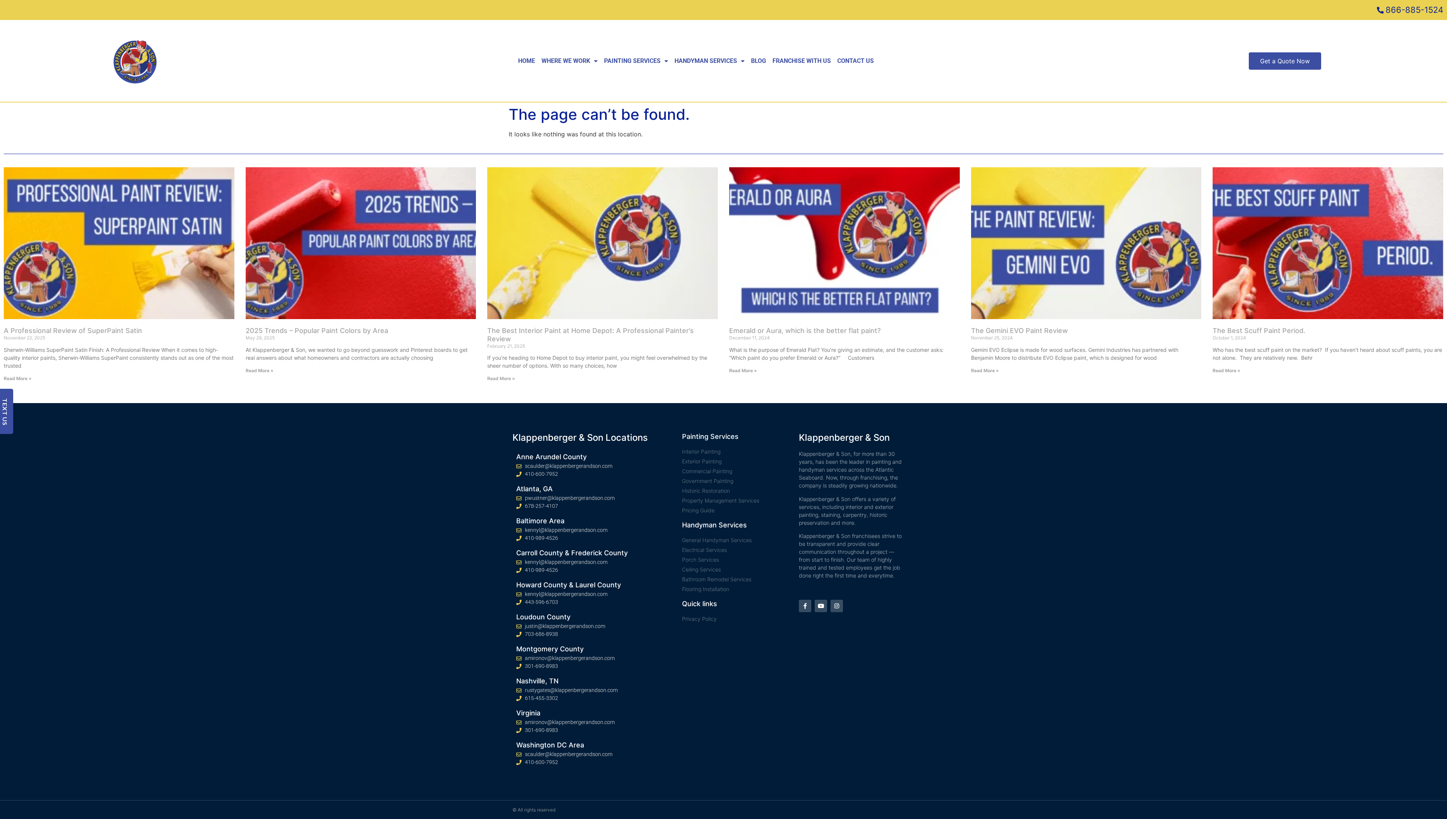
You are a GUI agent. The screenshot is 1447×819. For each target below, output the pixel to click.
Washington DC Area (550, 745)
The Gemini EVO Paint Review (1019, 331)
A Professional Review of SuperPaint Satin (73, 331)
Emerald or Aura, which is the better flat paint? (805, 331)
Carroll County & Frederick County (572, 553)
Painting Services (632, 60)
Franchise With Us (801, 60)
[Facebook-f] (805, 606)
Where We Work (565, 60)
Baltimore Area (540, 521)
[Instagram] (837, 606)
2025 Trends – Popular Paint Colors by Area (317, 331)
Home (526, 60)
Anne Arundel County (551, 457)
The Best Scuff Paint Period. (1259, 331)
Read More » (18, 378)
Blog (758, 60)
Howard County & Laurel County (568, 585)
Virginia (528, 713)
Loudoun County (543, 617)
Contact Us (855, 60)
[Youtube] (821, 606)
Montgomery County (550, 649)
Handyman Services (706, 60)
